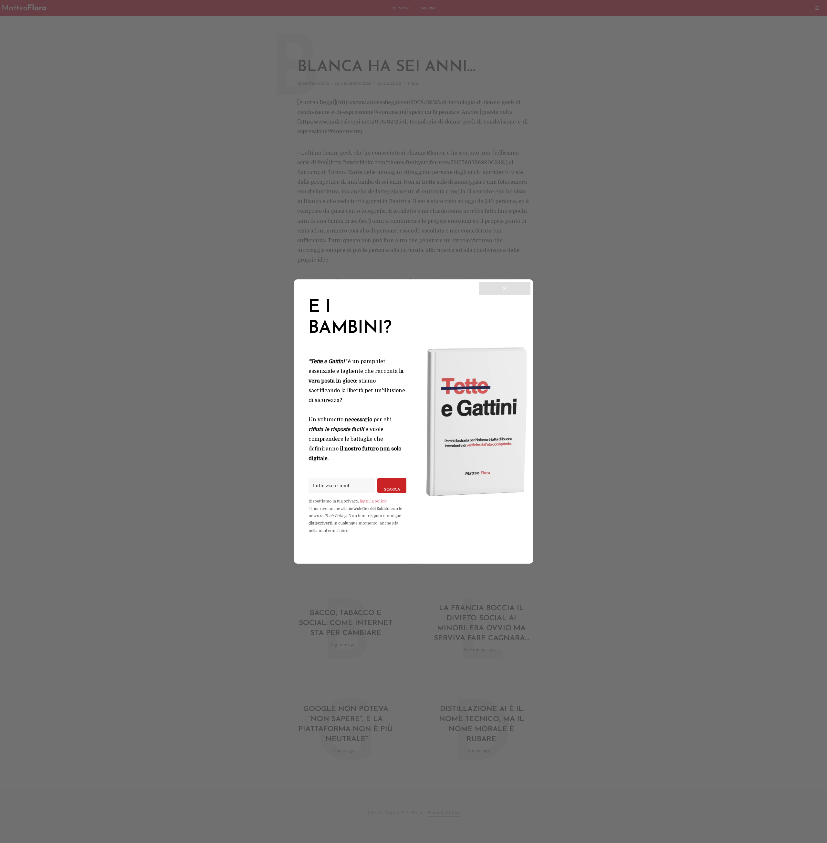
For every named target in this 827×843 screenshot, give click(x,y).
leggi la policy (373, 501)
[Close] (504, 288)
